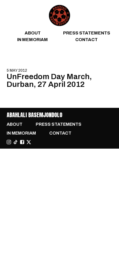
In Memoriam (32, 39)
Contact (86, 39)
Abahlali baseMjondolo (34, 115)
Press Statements (86, 33)
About (33, 33)
